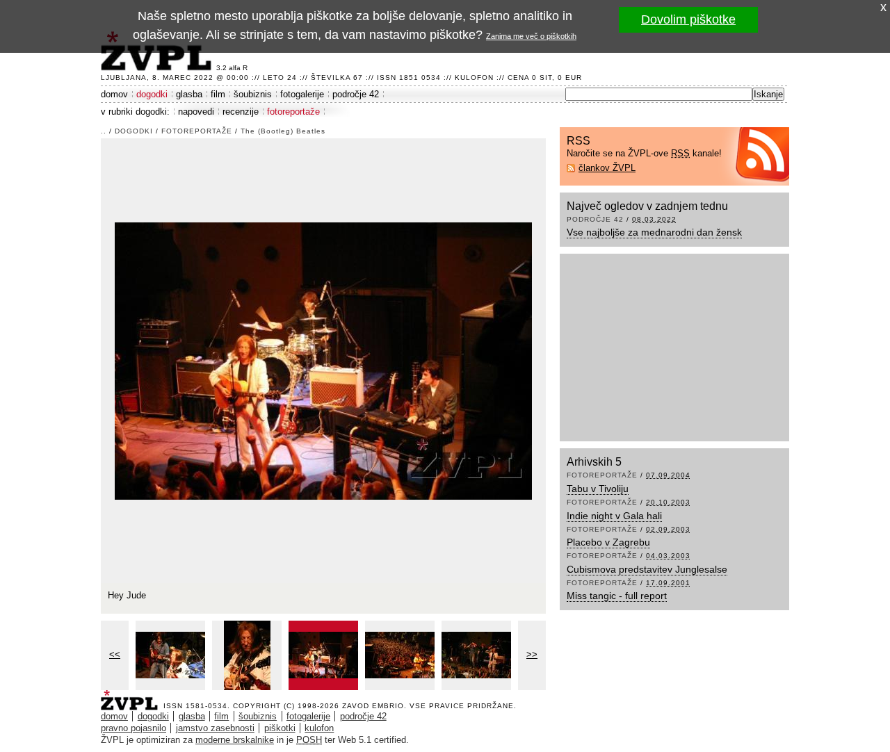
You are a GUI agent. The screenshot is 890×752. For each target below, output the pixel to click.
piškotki (280, 728)
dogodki (152, 94)
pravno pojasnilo (133, 728)
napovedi (196, 111)
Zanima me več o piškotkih (531, 36)
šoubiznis (253, 94)
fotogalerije (302, 94)
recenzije (240, 111)
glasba (189, 94)
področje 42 (355, 94)
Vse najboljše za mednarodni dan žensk (654, 232)
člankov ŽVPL (607, 168)
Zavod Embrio (373, 706)
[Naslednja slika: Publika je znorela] (323, 359)
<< (114, 654)
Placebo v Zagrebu (608, 542)
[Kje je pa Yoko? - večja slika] (170, 655)
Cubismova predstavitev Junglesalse (647, 569)
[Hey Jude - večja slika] (323, 655)
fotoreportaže (293, 111)
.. (103, 131)
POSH (309, 740)
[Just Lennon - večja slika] (247, 655)
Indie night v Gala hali (614, 515)
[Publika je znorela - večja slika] (400, 655)
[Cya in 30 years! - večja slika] (476, 655)
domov (114, 94)
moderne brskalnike (234, 740)
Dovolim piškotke (688, 19)
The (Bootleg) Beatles (283, 131)
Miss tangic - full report (617, 595)
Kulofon (474, 77)
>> (531, 654)
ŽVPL (132, 696)
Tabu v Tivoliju (598, 488)
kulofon (319, 728)
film (218, 94)
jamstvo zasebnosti (215, 728)
